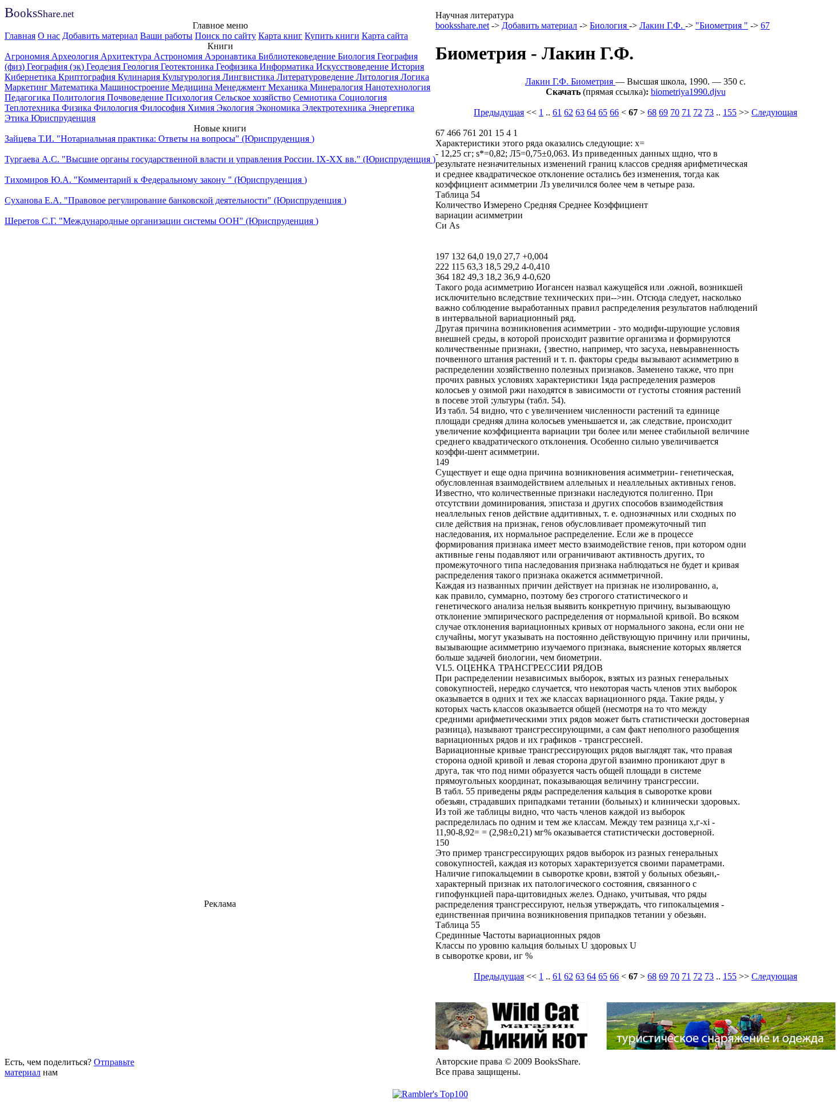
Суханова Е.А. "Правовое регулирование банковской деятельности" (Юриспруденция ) (175, 200)
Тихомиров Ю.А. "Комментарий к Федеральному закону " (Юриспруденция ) (156, 180)
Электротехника (335, 108)
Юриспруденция (63, 118)
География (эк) (56, 66)
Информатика (287, 66)
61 (557, 112)
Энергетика (391, 108)
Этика (18, 118)
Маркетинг (27, 87)
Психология (190, 97)
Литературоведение (316, 77)
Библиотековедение (298, 56)
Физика (78, 108)
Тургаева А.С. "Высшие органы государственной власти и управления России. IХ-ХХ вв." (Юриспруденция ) (220, 159)
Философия (163, 108)
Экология (236, 108)
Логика (415, 77)
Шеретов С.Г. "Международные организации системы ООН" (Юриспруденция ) (161, 221)
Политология (80, 97)
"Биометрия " (721, 25)
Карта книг (280, 36)
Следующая (774, 112)
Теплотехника (33, 108)
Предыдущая (499, 112)
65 (602, 112)
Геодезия (104, 66)
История (407, 66)
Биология (357, 56)
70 (674, 112)
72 (697, 112)
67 (765, 25)
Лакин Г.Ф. (662, 25)
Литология (378, 77)
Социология (363, 97)
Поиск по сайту (225, 36)
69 (663, 112)
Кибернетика (31, 77)
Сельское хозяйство (253, 97)
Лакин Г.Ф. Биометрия (570, 81)
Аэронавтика (231, 56)
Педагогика (29, 97)
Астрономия (179, 56)
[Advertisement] (220, 981)
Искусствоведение (353, 66)
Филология (117, 108)
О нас (49, 36)
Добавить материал (100, 36)
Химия (202, 108)
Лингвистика (249, 77)
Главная (20, 36)
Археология (76, 56)
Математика (75, 87)
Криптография (88, 77)
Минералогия (337, 87)
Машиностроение (135, 87)
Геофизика (237, 66)
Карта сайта (385, 36)
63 (580, 112)
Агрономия (28, 56)
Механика (289, 87)
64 (591, 112)
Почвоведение (136, 97)
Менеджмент (241, 87)
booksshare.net (462, 25)
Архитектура (127, 56)
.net (39, 14)
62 (568, 112)
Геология (142, 66)
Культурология (192, 77)
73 (709, 112)
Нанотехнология (397, 87)
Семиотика (316, 97)
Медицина (193, 87)
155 (730, 112)
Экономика (279, 108)
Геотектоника (188, 66)
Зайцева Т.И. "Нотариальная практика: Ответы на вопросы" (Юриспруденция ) (159, 138)
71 (686, 112)
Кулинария (140, 77)
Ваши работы (166, 36)
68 (652, 112)
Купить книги (332, 36)
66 (614, 112)
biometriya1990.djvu (688, 92)
